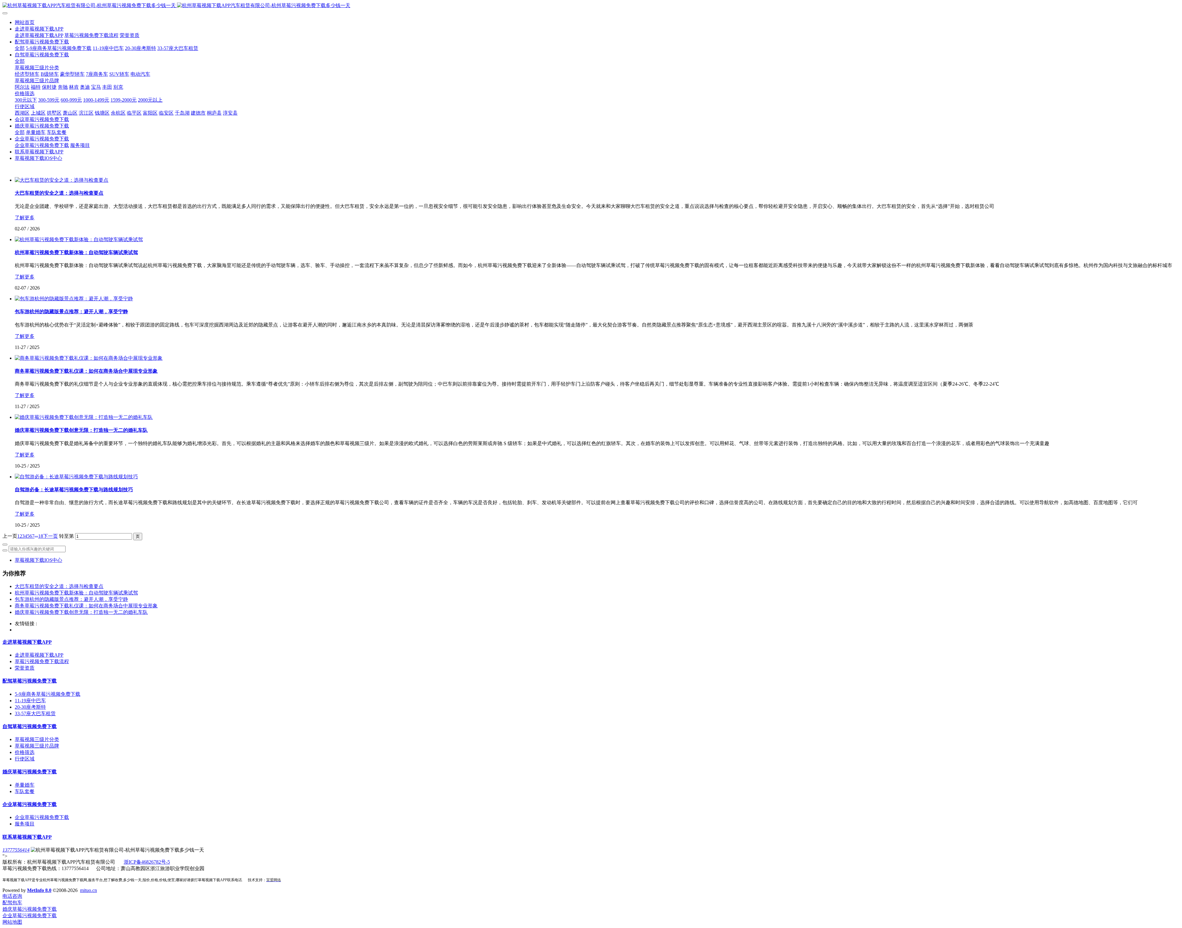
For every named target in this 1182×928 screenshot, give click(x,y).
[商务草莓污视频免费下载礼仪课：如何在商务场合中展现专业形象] (89, 358)
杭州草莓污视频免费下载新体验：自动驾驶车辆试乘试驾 (76, 592)
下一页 (50, 536)
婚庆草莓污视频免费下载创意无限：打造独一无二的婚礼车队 (81, 612)
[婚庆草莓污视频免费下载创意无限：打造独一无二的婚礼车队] (84, 417)
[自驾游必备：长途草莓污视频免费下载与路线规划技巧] (76, 476)
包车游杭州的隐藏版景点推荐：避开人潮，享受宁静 (71, 599)
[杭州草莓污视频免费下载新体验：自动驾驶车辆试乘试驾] (79, 239)
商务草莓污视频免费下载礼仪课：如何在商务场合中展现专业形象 (86, 605)
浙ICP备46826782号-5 (147, 862)
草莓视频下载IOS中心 (38, 560)
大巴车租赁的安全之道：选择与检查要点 (59, 586)
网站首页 (24, 22)
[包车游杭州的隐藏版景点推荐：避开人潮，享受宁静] (74, 298)
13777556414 (16, 850)
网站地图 (12, 922)
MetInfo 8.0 (39, 890)
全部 (20, 48)
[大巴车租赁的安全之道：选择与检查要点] (61, 180)
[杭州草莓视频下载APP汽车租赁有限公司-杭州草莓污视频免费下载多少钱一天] (591, 5)
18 (40, 536)
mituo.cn (88, 890)
